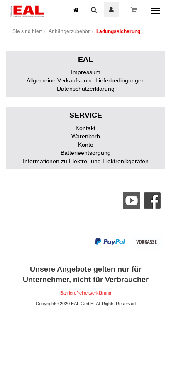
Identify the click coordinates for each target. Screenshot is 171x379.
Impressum (85, 72)
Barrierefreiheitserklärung (85, 292)
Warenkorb (85, 136)
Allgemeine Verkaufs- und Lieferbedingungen (86, 80)
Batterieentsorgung (86, 153)
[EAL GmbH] (27, 10)
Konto (85, 144)
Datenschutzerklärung (86, 88)
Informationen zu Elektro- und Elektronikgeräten (86, 161)
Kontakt (85, 128)
